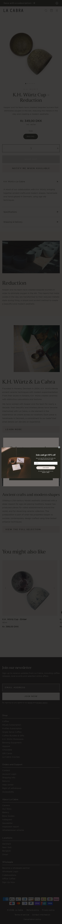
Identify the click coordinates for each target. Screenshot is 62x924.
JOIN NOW (46, 467)
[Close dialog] (59, 447)
